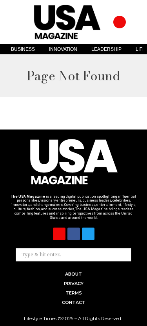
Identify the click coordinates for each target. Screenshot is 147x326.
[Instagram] (119, 22)
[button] (134, 22)
